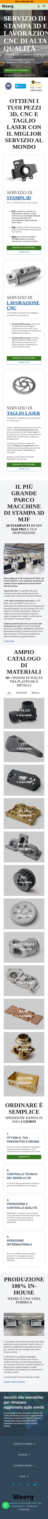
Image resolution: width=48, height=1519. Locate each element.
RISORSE (22, 1454)
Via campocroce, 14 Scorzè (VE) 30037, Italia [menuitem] (23, 1503)
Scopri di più (9, 641)
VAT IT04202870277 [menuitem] (17, 1506)
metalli (36, 693)
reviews (36, 90)
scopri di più (24, 252)
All (9, 693)
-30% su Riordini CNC (24, 1)
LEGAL (23, 1476)
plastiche (21, 693)
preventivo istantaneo (17, 70)
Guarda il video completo (14, 1382)
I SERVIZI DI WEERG (22, 1444)
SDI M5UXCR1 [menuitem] (32, 1506)
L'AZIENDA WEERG (23, 1465)
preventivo (24, 1157)
